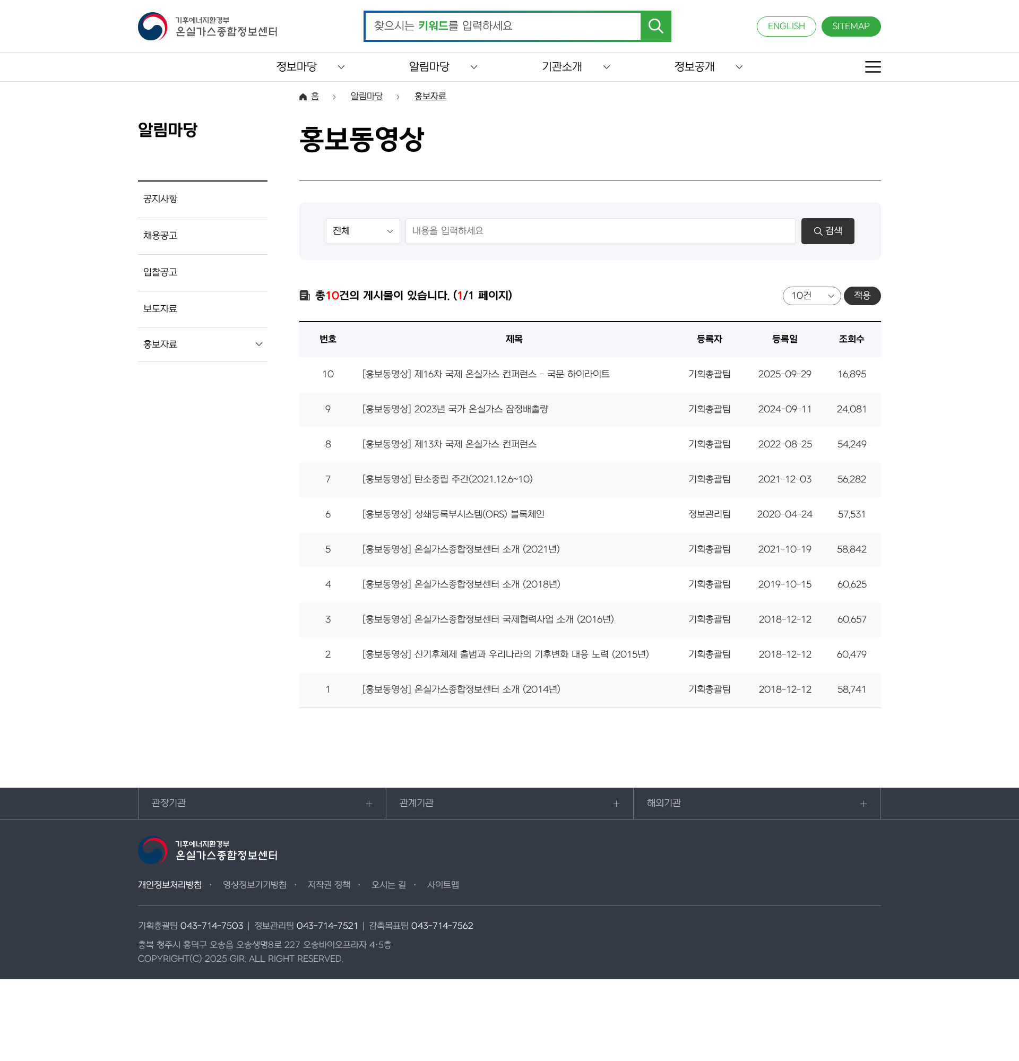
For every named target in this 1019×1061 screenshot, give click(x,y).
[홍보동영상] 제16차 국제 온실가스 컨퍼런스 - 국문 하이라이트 (486, 374)
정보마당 (297, 67)
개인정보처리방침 (170, 885)
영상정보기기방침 (255, 885)
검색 (833, 231)
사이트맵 (443, 885)
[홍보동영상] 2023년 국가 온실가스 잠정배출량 (455, 409)
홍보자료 (160, 345)
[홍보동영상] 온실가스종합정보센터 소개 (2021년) (461, 550)
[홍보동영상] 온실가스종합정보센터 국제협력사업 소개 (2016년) (488, 620)
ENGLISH (786, 26)
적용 (862, 296)
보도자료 (160, 309)
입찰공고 (160, 273)
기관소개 (562, 67)
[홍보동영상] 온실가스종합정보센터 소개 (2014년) (461, 690)
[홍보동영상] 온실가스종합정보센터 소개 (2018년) (461, 585)
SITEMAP (851, 26)
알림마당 (429, 67)
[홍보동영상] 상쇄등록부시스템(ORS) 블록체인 (453, 515)
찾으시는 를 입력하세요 (443, 26)
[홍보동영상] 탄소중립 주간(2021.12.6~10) (447, 480)
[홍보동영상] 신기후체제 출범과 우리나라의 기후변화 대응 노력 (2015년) (505, 655)
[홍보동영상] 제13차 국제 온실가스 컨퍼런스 (449, 444)
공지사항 (160, 199)
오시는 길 (389, 885)
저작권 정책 (329, 885)
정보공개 (695, 67)
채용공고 (160, 236)
